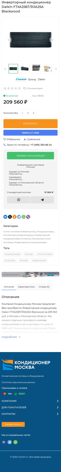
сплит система (44, 254)
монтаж (24, 260)
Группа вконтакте (4, 442)
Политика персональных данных (18, 382)
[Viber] (28, 217)
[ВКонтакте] (5, 217)
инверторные (39, 260)
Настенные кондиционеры (18, 235)
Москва (29, 254)
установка (10, 260)
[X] (10, 217)
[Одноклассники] (14, 217)
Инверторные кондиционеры (30, 242)
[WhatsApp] (24, 217)
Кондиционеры (45, 231)
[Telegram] (19, 217)
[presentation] (8, 40)
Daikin (41, 79)
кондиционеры (12, 254)
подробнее (10, 337)
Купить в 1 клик (30, 132)
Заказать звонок (13, 424)
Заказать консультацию (31, 155)
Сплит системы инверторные (19, 231)
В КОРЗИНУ (30, 123)
